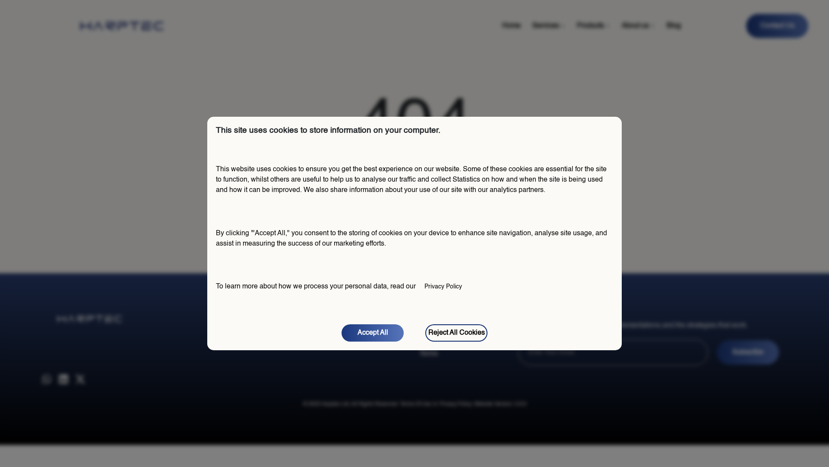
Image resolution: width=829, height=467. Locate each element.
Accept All (373, 332)
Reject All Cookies (456, 332)
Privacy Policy (443, 287)
